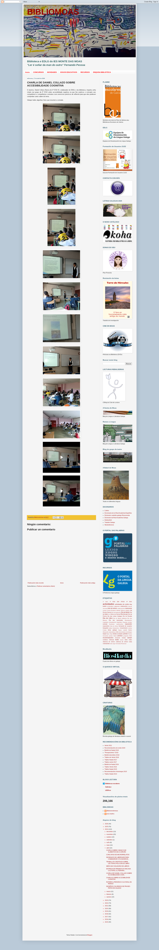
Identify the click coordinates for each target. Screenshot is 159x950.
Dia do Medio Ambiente (120, 618)
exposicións (106, 626)
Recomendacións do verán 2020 (115, 748)
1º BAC (105, 601)
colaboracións (121, 608)
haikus (110, 628)
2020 (106, 908)
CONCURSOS (38, 72)
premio (125, 634)
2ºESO (123, 601)
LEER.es (108, 790)
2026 (106, 824)
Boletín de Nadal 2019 (112, 750)
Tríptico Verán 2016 (111, 767)
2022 (106, 903)
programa (126, 635)
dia (131, 610)
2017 (106, 916)
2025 (106, 826)
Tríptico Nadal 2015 (111, 769)
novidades (120, 633)
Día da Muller (125, 612)
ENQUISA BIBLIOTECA (102, 72)
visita (130, 641)
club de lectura (112, 608)
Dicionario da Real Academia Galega (116, 517)
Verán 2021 (108, 745)
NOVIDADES (52, 72)
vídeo (130, 639)
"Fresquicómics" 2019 (111, 752)
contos (104, 610)
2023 (106, 900)
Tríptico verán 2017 (111, 762)
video (126, 639)
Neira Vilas (109, 633)
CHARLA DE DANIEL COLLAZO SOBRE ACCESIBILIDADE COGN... (119, 874)
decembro (110, 831)
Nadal (104, 633)
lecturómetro (123, 628)
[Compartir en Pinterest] (62, 517)
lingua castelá (122, 630)
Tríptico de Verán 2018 (112, 757)
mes (117, 632)
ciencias (105, 608)
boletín (105, 606)
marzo (109, 891)
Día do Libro (108, 618)
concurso (128, 608)
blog (131, 604)
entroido (105, 624)
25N (118, 601)
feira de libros (114, 626)
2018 (106, 914)
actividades (108, 604)
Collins (107, 510)
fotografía (105, 628)
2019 (106, 911)
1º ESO (112, 601)
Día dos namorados (116, 620)
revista (124, 637)
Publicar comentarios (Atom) (46, 586)
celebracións (124, 606)
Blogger (89, 935)
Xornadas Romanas (121, 643)
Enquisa (125, 622)
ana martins (110, 814)
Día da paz (124, 614)
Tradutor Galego (110, 522)
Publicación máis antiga (87, 583)
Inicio (27, 72)
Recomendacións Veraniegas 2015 (116, 771)
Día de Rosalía (127, 616)
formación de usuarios (125, 626)
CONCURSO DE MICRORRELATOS (117, 854)
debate (118, 610)
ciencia (130, 606)
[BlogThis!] (56, 517)
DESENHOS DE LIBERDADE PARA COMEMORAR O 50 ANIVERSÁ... (117, 858)
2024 (106, 829)
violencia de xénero (122, 641)
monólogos (129, 632)
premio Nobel (113, 635)
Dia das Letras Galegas (114, 616)
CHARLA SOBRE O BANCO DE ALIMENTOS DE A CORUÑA (116, 851)
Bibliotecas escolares (112, 783)
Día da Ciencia (107, 612)
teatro (117, 640)
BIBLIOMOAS (53, 11)
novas (115, 634)
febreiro (109, 894)
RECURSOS (85, 72)
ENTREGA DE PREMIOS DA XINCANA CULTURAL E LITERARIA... (118, 869)
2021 (106, 906)
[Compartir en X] (58, 517)
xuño (108, 842)
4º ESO (129, 601)
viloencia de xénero (109, 641)
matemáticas (112, 632)
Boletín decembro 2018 (112, 755)
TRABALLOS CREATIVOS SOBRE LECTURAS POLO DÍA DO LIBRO (117, 862)
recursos (117, 637)
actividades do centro (122, 604)
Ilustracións (116, 628)
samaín (129, 638)
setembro (110, 840)
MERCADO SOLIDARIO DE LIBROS (117, 866)
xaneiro (109, 897)
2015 (106, 922)
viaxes (121, 639)
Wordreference (109, 525)
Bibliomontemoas (112, 811)
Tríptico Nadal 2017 (111, 760)
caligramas (117, 606)
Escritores (111, 624)
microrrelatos (122, 632)
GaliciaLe (108, 787)
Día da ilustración (116, 612)
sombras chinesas (108, 639)
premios (120, 636)
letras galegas (112, 630)
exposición (128, 624)
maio (108, 845)
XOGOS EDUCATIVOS (68, 72)
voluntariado (106, 643)
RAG (130, 635)
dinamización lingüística (115, 622)
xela (111, 643)
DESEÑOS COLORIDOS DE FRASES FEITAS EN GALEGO (118, 887)
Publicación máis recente (36, 583)
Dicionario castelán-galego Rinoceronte (117, 515)
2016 (106, 919)
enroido (130, 622)
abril (108, 848)
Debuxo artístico (125, 610)
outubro (109, 837)
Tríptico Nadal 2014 (111, 774)
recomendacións (108, 638)
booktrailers (110, 606)
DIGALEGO (108, 520)
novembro (110, 834)
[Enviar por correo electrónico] (53, 517)
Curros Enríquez (111, 610)
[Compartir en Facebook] (60, 517)
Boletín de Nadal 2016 (112, 764)
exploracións (119, 624)
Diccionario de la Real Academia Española (118, 513)
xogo (114, 643)
